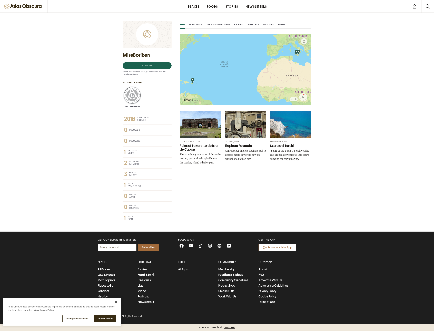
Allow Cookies (105, 318)
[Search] (427, 6)
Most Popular (106, 280)
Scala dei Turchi (282, 146)
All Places (104, 269)
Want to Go (196, 24)
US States (268, 24)
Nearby (103, 296)
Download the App (280, 247)
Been (182, 24)
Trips (181, 262)
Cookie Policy (267, 296)
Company (266, 262)
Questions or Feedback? (217, 327)
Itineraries (144, 280)
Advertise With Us (270, 280)
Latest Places (106, 274)
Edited (281, 24)
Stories (238, 24)
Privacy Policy (267, 291)
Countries (253, 24)
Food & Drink (146, 274)
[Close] (116, 302)
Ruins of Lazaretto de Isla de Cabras (199, 147)
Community (227, 262)
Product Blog (226, 285)
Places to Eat (106, 285)
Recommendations (219, 24)
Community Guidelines (233, 280)
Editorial (144, 262)
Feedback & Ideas (230, 274)
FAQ (261, 274)
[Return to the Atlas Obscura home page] (23, 6)
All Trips (183, 269)
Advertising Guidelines (273, 285)
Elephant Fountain (238, 146)
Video (142, 291)
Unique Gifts (226, 291)
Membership (226, 269)
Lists (140, 285)
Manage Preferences (77, 318)
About (263, 269)
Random (103, 291)
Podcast (143, 296)
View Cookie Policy (44, 310)
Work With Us (227, 296)
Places (102, 262)
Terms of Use (267, 302)
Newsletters (146, 302)
